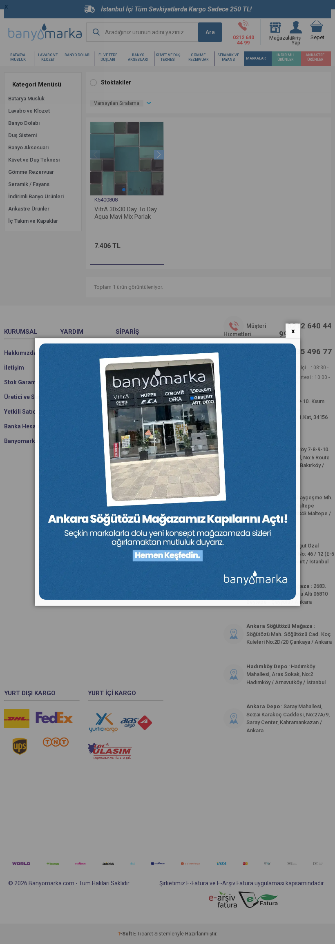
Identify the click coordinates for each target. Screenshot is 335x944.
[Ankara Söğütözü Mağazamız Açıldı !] (167, 598)
